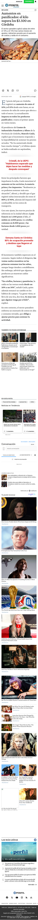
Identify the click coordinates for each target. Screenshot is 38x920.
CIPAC (32, 402)
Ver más (31, 884)
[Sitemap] (31, 897)
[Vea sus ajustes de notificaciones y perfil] (35, 1)
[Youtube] (17, 897)
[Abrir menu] (2, 5)
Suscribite (29, 1)
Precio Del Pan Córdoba (9, 402)
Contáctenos (21, 903)
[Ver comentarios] (35, 10)
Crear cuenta (31, 441)
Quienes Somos (13, 903)
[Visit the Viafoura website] (33, 491)
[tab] (8, 455)
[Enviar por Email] (17, 90)
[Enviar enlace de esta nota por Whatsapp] (12, 90)
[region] (19, 466)
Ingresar (19, 1)
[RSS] (26, 897)
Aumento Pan (22, 402)
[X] (12, 897)
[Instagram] (22, 897)
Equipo (35, 903)
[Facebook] (7, 897)
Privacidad (29, 903)
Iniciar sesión (24, 441)
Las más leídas (9, 840)
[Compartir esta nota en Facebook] (3, 90)
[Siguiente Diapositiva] (35, 421)
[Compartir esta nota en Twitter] (8, 90)
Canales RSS (4, 903)
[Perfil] (19, 893)
